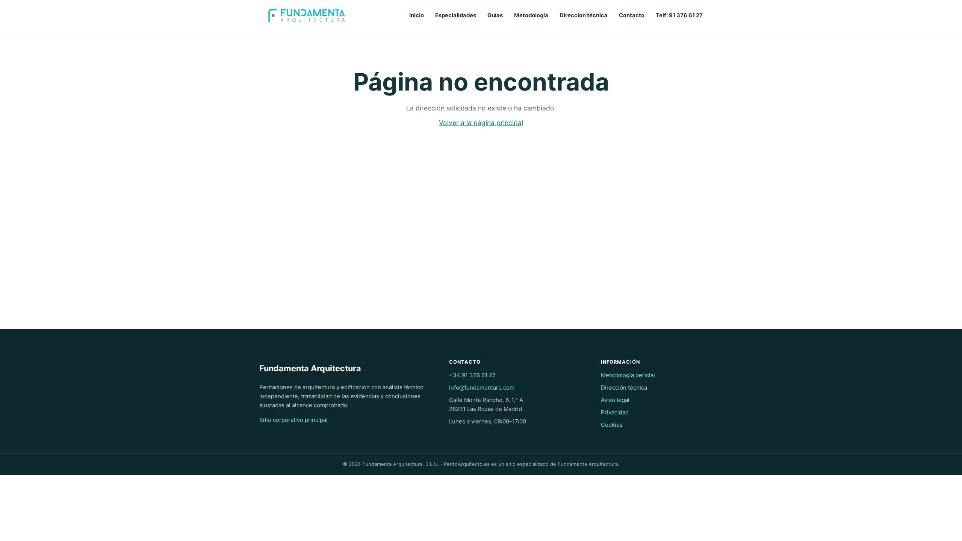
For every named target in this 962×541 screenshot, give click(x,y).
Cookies (612, 424)
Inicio (416, 15)
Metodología (531, 15)
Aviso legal (615, 399)
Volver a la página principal (481, 123)
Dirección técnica (584, 15)
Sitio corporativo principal (293, 419)
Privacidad (615, 412)
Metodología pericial (628, 375)
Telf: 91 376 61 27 (679, 15)
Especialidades (455, 15)
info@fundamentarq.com (481, 387)
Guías (495, 15)
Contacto (631, 15)
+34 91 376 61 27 (472, 375)
